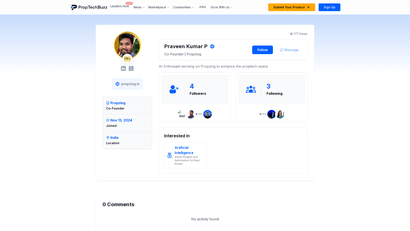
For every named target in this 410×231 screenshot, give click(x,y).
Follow (262, 50)
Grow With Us (220, 7)
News (138, 7)
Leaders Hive (119, 6)
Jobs (202, 7)
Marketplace (157, 7)
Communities (182, 7)
